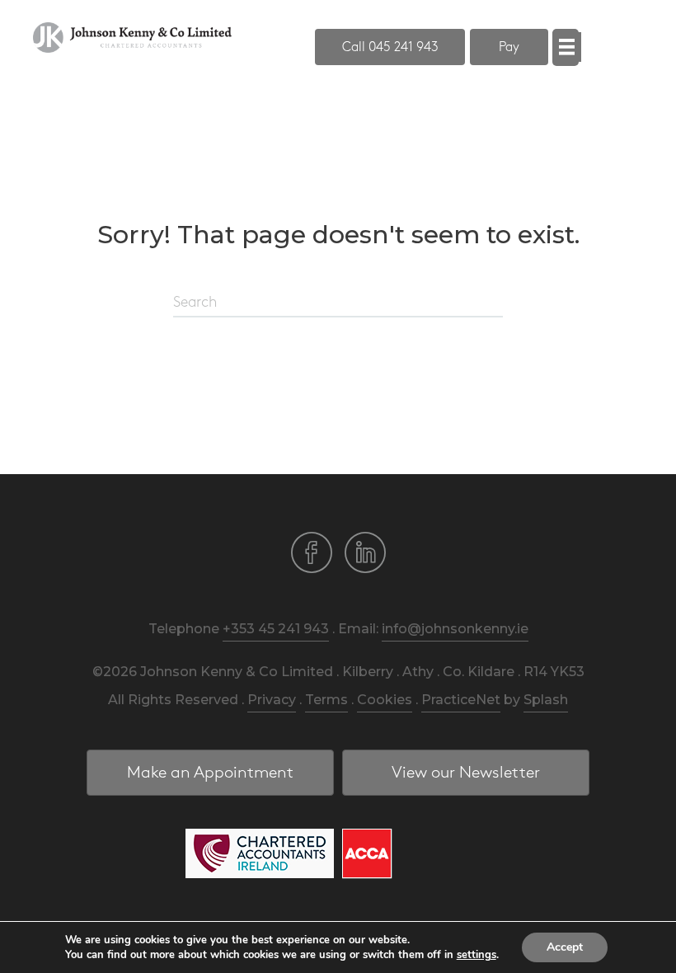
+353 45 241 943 (276, 629)
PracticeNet (460, 699)
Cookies (384, 699)
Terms (326, 699)
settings (476, 954)
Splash (545, 699)
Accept (565, 947)
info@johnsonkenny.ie (455, 629)
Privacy (271, 699)
